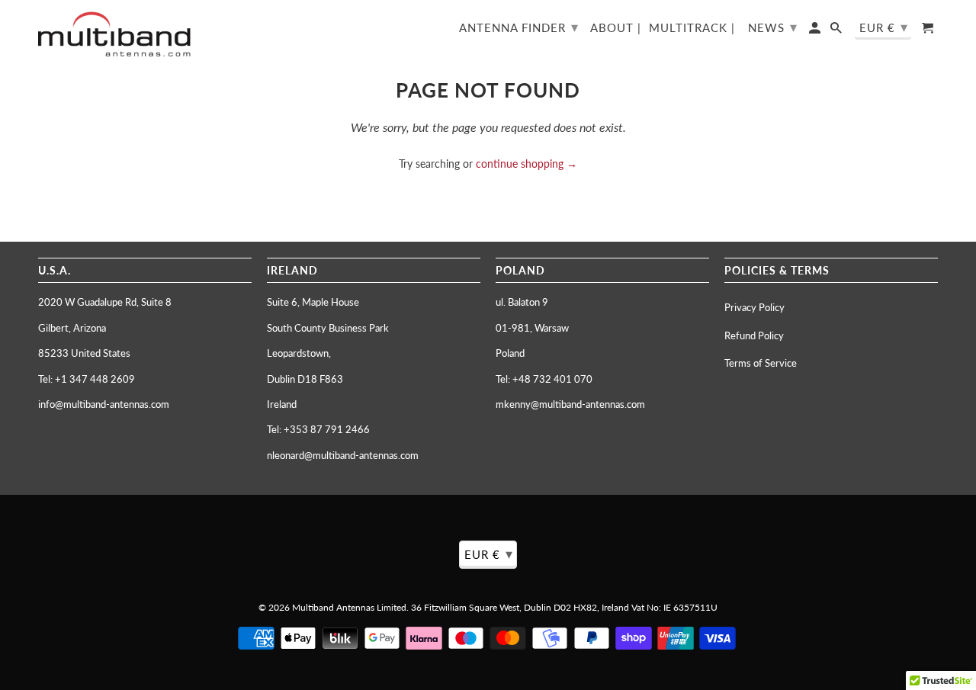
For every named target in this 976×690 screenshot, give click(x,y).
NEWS (773, 26)
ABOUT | (615, 27)
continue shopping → (526, 163)
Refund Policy (754, 335)
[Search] (837, 30)
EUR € (883, 26)
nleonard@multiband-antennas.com (343, 455)
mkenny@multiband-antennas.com (570, 404)
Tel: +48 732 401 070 (544, 379)
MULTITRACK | (692, 27)
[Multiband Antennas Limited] (114, 33)
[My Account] (816, 30)
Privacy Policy (754, 307)
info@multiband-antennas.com (103, 404)
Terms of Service (760, 363)
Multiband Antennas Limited (349, 607)
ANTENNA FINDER (519, 26)
